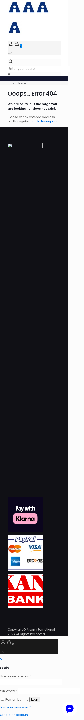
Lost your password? (15, 707)
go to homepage (45, 121)
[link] (9, 74)
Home (21, 83)
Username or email (16, 676)
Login (34, 699)
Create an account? (15, 715)
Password (8, 690)
